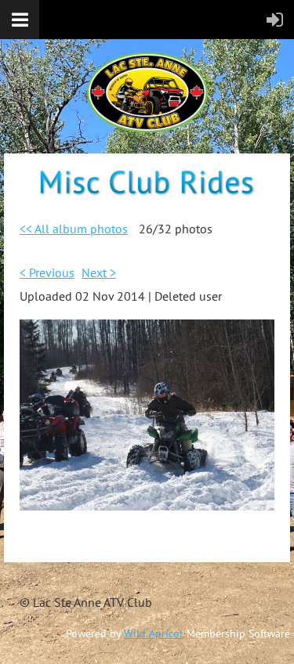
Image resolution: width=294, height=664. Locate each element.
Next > (99, 272)
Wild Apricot (153, 633)
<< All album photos (74, 228)
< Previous (47, 272)
